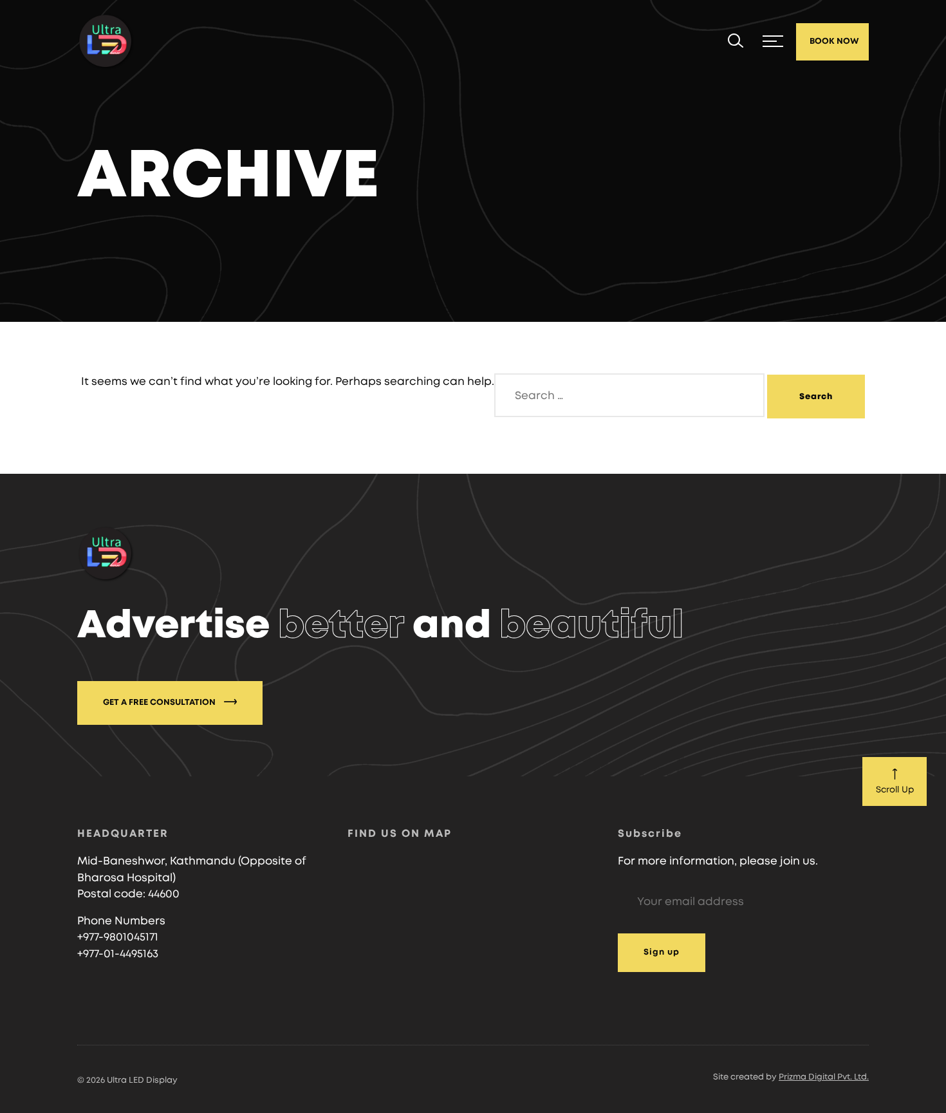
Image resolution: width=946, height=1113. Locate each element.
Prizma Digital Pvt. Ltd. (824, 1077)
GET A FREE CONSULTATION (160, 702)
